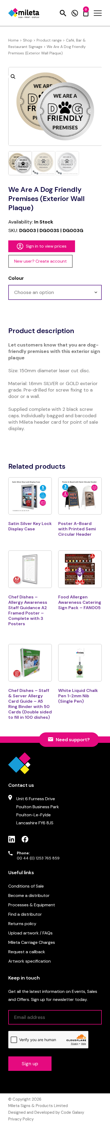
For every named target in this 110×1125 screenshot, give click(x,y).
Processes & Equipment (31, 905)
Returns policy (22, 923)
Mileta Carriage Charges (31, 942)
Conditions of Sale (26, 886)
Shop (27, 40)
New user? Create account (40, 261)
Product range (49, 40)
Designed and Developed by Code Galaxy (46, 1112)
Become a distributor (29, 895)
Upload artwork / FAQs (30, 933)
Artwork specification (29, 961)
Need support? (73, 739)
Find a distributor (25, 914)
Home (13, 40)
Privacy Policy (21, 1119)
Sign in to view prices (46, 246)
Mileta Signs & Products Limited (38, 1105)
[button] (13, 76)
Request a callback (26, 952)
